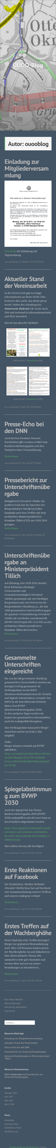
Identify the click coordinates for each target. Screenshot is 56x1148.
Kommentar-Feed (12, 1127)
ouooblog (12, 261)
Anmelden (9, 1120)
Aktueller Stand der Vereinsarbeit (25, 282)
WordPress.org (11, 1131)
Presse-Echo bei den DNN (24, 427)
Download (10, 251)
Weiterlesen (11, 456)
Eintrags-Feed (11, 1124)
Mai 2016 (8, 1100)
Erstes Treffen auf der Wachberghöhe (28, 929)
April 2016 (9, 1104)
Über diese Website (13, 999)
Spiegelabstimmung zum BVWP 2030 (28, 796)
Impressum (9, 1010)
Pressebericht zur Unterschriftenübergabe (27, 487)
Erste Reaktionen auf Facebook (25, 873)
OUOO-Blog (28, 65)
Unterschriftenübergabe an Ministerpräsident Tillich (27, 565)
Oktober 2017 (11, 1093)
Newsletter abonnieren (15, 1007)
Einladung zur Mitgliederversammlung (26, 168)
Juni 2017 (8, 1096)
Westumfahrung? (12, 1003)
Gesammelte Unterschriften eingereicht (22, 664)
